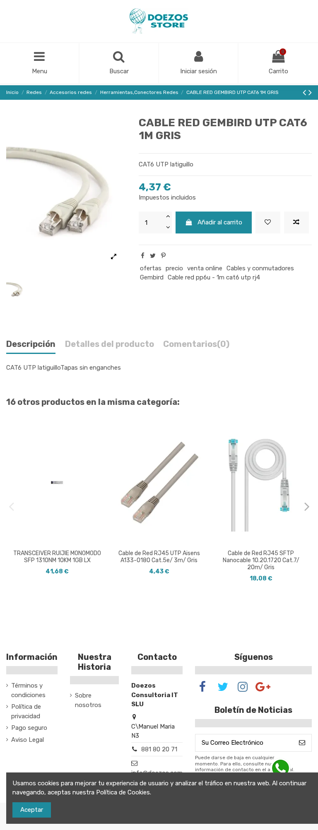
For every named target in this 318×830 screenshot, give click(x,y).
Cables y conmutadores (260, 268)
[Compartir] (143, 256)
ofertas (150, 268)
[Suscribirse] (302, 742)
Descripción (30, 344)
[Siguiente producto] (310, 92)
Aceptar (31, 809)
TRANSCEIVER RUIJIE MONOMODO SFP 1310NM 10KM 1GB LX (57, 557)
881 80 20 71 (159, 749)
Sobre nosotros (88, 700)
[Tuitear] (153, 256)
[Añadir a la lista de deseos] (267, 222)
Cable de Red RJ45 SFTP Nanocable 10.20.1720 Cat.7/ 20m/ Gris (261, 560)
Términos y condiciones (28, 690)
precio (174, 268)
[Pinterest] (163, 256)
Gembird (152, 277)
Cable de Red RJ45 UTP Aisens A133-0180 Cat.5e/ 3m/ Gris (159, 557)
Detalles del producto (109, 344)
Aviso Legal (27, 739)
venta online (204, 268)
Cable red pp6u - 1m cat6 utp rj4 (214, 277)
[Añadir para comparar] (296, 222)
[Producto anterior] (305, 92)
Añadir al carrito (220, 222)
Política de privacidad (26, 711)
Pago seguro (29, 727)
